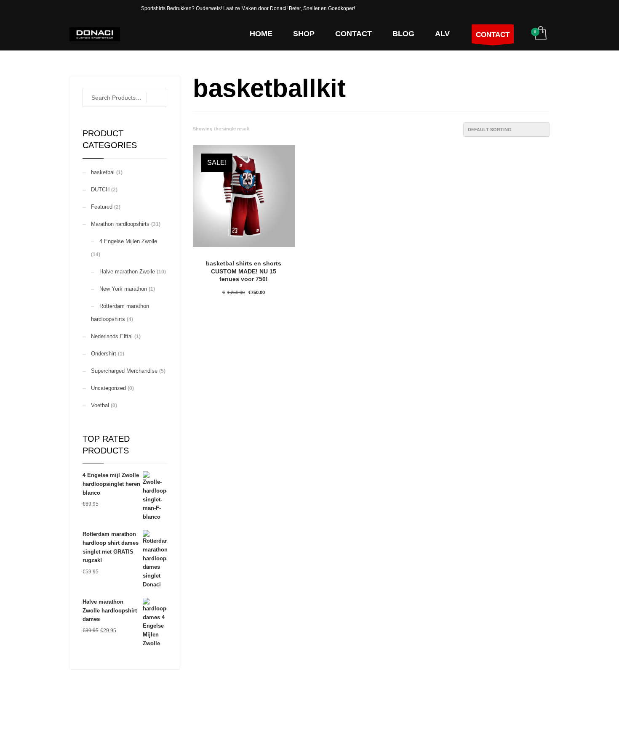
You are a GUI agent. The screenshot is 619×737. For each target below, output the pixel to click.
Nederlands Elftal (112, 336)
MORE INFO (264, 335)
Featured (101, 207)
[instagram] (75, 8)
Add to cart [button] (224, 335)
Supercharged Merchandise (124, 371)
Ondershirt (103, 353)
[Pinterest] (109, 8)
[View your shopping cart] (540, 33)
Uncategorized (108, 388)
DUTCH (100, 189)
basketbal (103, 172)
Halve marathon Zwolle (127, 271)
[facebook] (92, 8)
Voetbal (100, 405)
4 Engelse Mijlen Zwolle (128, 241)
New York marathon (123, 289)
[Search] (157, 97)
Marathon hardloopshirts (120, 224)
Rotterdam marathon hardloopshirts (120, 312)
